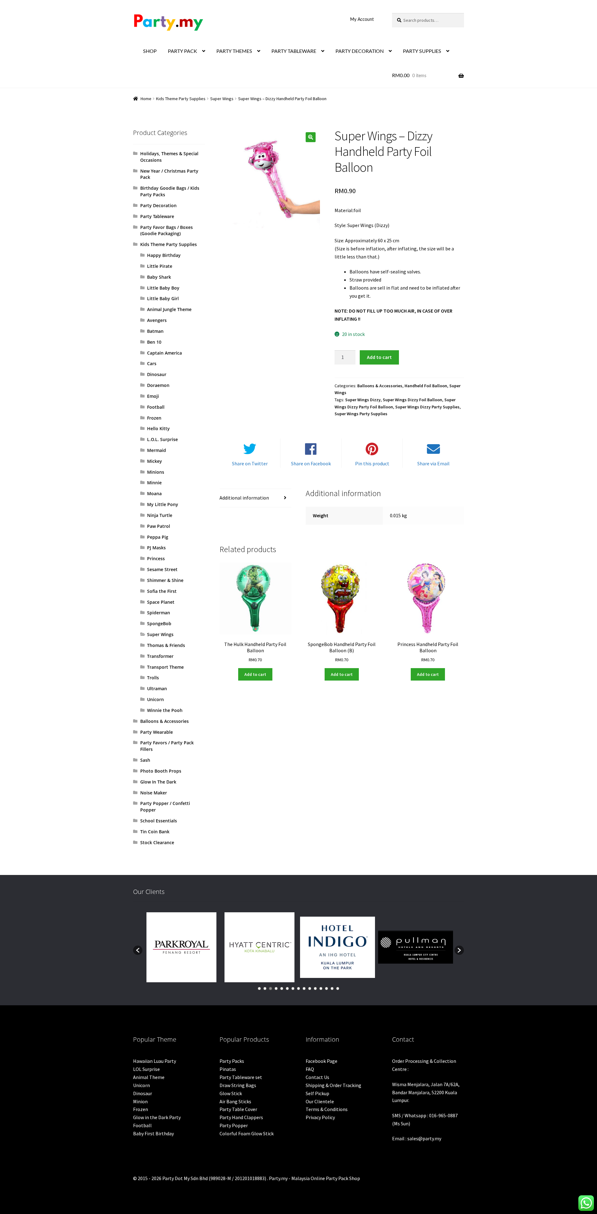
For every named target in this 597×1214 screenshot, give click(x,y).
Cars (151, 363)
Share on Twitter (250, 463)
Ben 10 (154, 342)
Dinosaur (156, 374)
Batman (155, 331)
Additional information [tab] (244, 498)
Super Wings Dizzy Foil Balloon (412, 399)
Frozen (154, 418)
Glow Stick (231, 1093)
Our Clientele (320, 1101)
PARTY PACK (182, 51)
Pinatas (228, 1069)
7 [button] (293, 988)
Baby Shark (159, 277)
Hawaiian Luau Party (154, 1061)
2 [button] (265, 988)
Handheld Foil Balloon (426, 385)
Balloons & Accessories (379, 385)
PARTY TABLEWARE (293, 51)
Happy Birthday (164, 255)
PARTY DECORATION (360, 51)
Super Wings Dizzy (363, 399)
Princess (156, 558)
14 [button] (332, 988)
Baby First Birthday (153, 1133)
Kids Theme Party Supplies (181, 98)
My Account (362, 19)
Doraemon (158, 385)
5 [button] (282, 988)
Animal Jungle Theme (169, 309)
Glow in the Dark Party (157, 1117)
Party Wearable (156, 732)
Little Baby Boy (163, 288)
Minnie (154, 483)
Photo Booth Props (160, 771)
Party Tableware (157, 216)
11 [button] (315, 988)
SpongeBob (159, 623)
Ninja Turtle (159, 515)
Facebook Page (321, 1061)
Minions (155, 472)
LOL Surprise (146, 1069)
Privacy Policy (320, 1117)
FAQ (310, 1069)
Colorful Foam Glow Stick (247, 1133)
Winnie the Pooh (165, 710)
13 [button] (326, 988)
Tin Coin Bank (154, 832)
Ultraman (157, 688)
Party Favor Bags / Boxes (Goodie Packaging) (166, 230)
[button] (311, 137)
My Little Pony (162, 504)
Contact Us (317, 1077)
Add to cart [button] (255, 674)
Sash (145, 760)
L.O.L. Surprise (162, 439)
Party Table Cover (238, 1109)
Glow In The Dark (158, 782)
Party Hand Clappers (241, 1117)
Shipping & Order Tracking (333, 1085)
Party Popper (234, 1125)
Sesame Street (162, 569)
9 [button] (304, 988)
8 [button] (298, 988)
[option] (181, 947)
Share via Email (433, 463)
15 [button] (338, 988)
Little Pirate (159, 266)
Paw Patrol (158, 526)
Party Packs (232, 1061)
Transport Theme (165, 667)
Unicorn (155, 699)
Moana (154, 493)
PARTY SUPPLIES (422, 51)
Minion (140, 1101)
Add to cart (379, 357)
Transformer (160, 656)
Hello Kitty (158, 428)
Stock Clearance (157, 842)
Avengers (157, 320)
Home (146, 98)
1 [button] (259, 988)
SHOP (150, 51)
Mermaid (156, 450)
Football (155, 407)
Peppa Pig (157, 537)
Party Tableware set (241, 1077)
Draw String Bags (238, 1085)
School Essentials (158, 821)
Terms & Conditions (327, 1109)
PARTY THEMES (234, 51)
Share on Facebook (311, 463)
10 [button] (310, 988)
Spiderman (158, 613)
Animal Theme (148, 1077)
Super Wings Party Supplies (361, 413)
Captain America (164, 353)
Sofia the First (162, 591)
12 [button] (321, 988)
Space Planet (160, 602)
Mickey (154, 461)
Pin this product (372, 463)
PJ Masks (156, 548)
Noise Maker (153, 793)
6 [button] (287, 988)
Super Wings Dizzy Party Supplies (427, 407)
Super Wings (222, 98)
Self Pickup (317, 1093)
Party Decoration (158, 205)
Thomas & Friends (166, 645)
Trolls (153, 678)
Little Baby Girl (163, 298)
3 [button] (270, 988)
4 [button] (276, 988)
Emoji (153, 396)
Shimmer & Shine (165, 580)
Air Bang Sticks (235, 1101)
